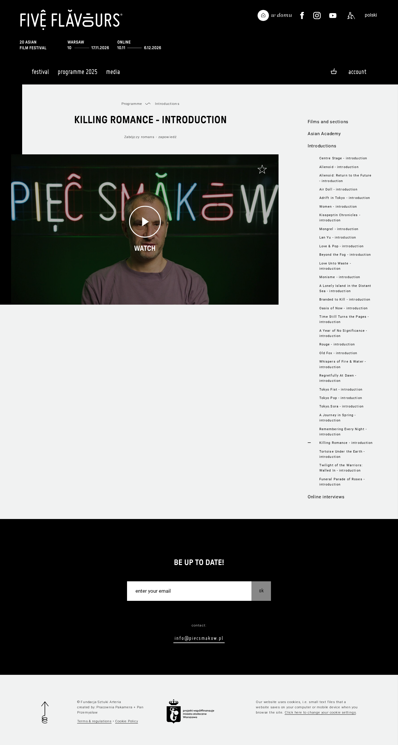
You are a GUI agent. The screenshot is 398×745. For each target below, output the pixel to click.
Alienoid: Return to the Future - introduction (345, 178)
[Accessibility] (351, 16)
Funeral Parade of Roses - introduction (342, 481)
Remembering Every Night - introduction (343, 431)
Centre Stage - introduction (343, 158)
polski (371, 15)
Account (357, 72)
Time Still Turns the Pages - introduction (344, 319)
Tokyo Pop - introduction (340, 398)
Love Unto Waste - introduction (335, 266)
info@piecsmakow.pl (199, 638)
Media (113, 72)
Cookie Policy (126, 721)
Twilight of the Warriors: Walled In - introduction (341, 467)
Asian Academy (324, 133)
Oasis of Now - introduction (343, 308)
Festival (40, 72)
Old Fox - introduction (338, 353)
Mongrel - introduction (339, 229)
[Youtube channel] (333, 16)
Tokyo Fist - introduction (340, 389)
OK (261, 590)
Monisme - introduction (339, 277)
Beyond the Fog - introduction (345, 255)
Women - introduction (338, 206)
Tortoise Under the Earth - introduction (342, 454)
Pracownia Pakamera (114, 707)
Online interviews (326, 496)
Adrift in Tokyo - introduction (344, 198)
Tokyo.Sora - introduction (341, 406)
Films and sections (328, 121)
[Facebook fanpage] (302, 16)
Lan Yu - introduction (337, 237)
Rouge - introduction (337, 344)
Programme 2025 (77, 72)
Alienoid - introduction (339, 167)
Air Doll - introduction (338, 189)
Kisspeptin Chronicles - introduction (339, 217)
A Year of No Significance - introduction (343, 333)
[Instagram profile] (317, 16)
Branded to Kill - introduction (345, 299)
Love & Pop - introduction (341, 246)
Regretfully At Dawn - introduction (338, 378)
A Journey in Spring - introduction (337, 417)
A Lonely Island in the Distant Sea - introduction (345, 288)
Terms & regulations (94, 721)
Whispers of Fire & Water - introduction (342, 364)
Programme (131, 104)
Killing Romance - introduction (346, 443)
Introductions (322, 146)
